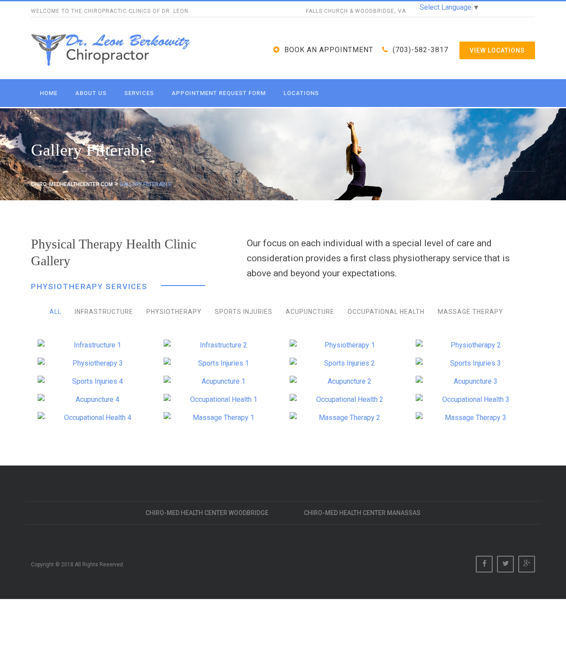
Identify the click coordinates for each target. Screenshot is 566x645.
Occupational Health (386, 311)
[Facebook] (484, 564)
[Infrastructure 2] (220, 345)
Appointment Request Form (219, 93)
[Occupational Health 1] (220, 399)
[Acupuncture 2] (346, 381)
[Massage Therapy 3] (472, 418)
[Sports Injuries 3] (472, 363)
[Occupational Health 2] (346, 399)
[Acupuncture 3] (472, 381)
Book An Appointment (328, 50)
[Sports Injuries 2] (346, 363)
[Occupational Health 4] (94, 418)
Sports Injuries (243, 311)
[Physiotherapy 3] (94, 363)
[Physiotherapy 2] (472, 345)
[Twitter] (505, 564)
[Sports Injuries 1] (220, 363)
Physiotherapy (174, 311)
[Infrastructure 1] (94, 345)
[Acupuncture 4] (94, 399)
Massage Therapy (470, 311)
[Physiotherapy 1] (346, 345)
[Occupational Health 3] (472, 399)
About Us (91, 93)
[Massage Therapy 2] (346, 418)
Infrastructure (104, 311)
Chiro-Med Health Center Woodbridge (206, 512)
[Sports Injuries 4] (94, 381)
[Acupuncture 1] (220, 381)
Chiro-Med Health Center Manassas (362, 512)
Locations (301, 93)
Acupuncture (310, 311)
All (55, 311)
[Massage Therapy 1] (220, 418)
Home (48, 93)
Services (139, 93)
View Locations (497, 50)
